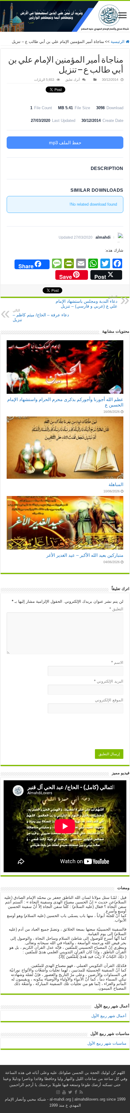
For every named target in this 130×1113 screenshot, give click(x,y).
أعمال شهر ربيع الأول (108, 1015)
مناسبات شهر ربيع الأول (106, 1043)
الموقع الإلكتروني (109, 700)
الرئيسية (118, 41)
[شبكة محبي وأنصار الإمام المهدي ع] (65, 16)
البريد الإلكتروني (108, 681)
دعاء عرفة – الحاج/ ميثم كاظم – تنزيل (41, 315)
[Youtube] (64, 1092)
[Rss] (81, 1092)
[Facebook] (76, 1092)
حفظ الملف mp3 (65, 142)
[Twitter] (70, 1092)
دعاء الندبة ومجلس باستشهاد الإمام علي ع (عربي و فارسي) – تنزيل (86, 301)
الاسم (117, 662)
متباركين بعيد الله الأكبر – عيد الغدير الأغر (84, 555)
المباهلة (116, 484)
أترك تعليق (72, 79)
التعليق (116, 609)
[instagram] (58, 1092)
